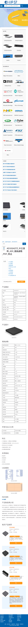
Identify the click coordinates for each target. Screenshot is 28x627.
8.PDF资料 (10, 273)
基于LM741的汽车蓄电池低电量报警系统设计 (11, 187)
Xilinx (8, 155)
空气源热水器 (11, 617)
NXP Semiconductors (7, 115)
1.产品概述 (10, 261)
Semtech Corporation (7, 135)
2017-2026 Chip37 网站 (14, 625)
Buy (14, 536)
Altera (19, 75)
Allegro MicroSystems (7, 75)
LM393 (7, 60)
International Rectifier (7, 95)
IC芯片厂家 (19, 617)
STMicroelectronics (19, 135)
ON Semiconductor (8, 125)
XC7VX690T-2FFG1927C (14, 231)
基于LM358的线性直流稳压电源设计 (9, 175)
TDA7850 (19, 50)
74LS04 (18, 60)
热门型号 (9, 624)
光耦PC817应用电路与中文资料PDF (9, 172)
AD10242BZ (12, 587)
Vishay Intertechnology (19, 145)
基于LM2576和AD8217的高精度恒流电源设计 (11, 181)
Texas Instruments (8, 145)
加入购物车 (21, 281)
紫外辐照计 (11, 616)
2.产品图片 (10, 263)
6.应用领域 (10, 270)
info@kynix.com (10, 9)
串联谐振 (2, 617)
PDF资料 (4, 499)
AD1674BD (11, 567)
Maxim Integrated (18, 95)
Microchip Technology (7, 105)
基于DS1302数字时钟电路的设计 (9, 166)
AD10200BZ (12, 527)
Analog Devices (8, 85)
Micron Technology (19, 105)
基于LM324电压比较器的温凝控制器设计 (10, 178)
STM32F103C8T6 (8, 50)
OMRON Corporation (18, 115)
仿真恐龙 (2, 616)
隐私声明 (13, 624)
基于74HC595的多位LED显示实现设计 (10, 190)
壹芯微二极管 (2, 620)
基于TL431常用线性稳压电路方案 (9, 169)
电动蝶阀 (10, 621)
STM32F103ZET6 (18, 40)
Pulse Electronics (18, 125)
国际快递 (18, 620)
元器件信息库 (8, 241)
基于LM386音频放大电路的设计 (9, 163)
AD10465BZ (12, 547)
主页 (3, 241)
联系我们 (21, 624)
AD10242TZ (14, 241)
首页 (5, 624)
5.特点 (9, 268)
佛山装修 (10, 620)
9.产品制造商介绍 (12, 275)
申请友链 (17, 624)
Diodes (18, 85)
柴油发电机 (19, 616)
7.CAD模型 (10, 272)
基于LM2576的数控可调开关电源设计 (10, 184)
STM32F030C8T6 (8, 40)
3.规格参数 (10, 265)
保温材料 (2, 621)
